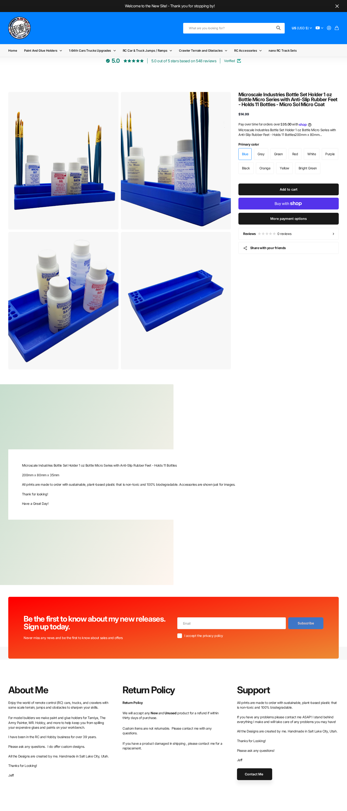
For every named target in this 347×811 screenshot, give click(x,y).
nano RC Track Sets (283, 50)
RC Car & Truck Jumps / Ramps (145, 50)
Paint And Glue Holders (40, 50)
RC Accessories (245, 50)
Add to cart (288, 189)
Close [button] (337, 6)
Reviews (267, 234)
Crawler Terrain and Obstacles (200, 50)
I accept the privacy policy (203, 636)
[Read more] (319, 28)
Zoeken (279, 28)
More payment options (288, 219)
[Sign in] (329, 28)
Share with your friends (268, 248)
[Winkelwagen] (337, 28)
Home (12, 50)
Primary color (248, 144)
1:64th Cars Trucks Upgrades (90, 50)
